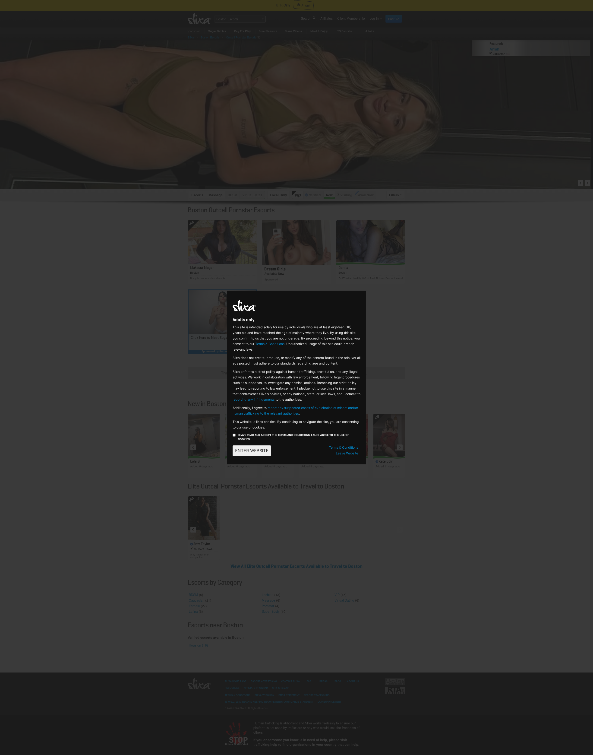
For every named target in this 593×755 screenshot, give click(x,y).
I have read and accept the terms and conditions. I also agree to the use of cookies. (293, 437)
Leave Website (347, 453)
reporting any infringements (253, 399)
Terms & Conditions (269, 344)
